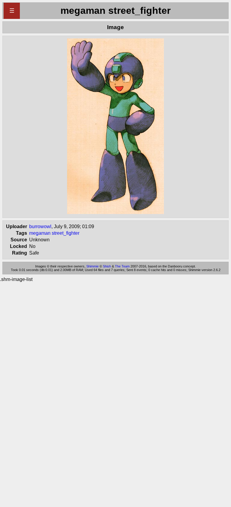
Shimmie (92, 266)
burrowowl (40, 226)
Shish (107, 266)
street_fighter (65, 233)
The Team (122, 266)
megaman (40, 233)
